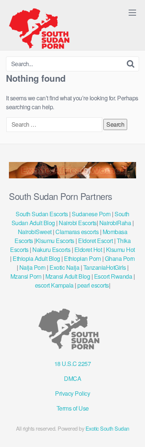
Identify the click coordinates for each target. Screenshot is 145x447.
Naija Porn (32, 267)
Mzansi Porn (26, 276)
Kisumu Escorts (55, 240)
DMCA (72, 378)
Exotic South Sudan (107, 428)
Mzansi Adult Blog (67, 276)
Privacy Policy (72, 393)
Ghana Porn (120, 258)
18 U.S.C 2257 (72, 363)
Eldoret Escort (95, 240)
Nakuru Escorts (51, 249)
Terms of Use (73, 408)
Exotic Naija (64, 267)
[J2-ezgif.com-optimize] (72, 176)
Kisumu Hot (120, 249)
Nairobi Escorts (78, 222)
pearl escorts (93, 285)
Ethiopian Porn (82, 258)
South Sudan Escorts (42, 214)
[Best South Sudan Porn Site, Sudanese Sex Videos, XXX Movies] (43, 28)
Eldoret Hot (88, 249)
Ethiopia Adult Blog (36, 258)
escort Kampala (54, 285)
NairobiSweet (35, 231)
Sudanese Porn (91, 214)
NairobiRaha (115, 222)
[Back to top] (132, 431)
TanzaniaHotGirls (104, 267)
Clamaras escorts (77, 231)
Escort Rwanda (113, 276)
